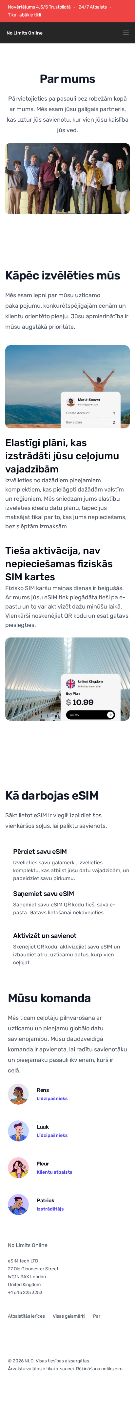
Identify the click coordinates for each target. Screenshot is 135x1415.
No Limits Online (28, 1245)
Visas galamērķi (69, 1316)
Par (96, 1316)
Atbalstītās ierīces (26, 1316)
